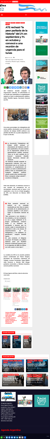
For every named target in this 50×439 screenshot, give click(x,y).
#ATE (21, 59)
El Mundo (11, 360)
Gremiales (13, 22)
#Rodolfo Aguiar (15, 61)
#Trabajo (8, 63)
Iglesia (15, 360)
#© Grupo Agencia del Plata (13, 59)
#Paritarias (8, 61)
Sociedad (22, 22)
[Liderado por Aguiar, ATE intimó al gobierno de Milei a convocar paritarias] (7, 290)
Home (48, 436)
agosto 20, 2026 (32, 382)
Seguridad (16, 336)
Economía (8, 22)
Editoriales (6, 360)
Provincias (30, 376)
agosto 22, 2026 (8, 368)
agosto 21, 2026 (32, 368)
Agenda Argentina (11, 430)
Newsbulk (19, 435)
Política (18, 22)
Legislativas (30, 360)
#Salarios (22, 61)
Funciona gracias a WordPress (7, 435)
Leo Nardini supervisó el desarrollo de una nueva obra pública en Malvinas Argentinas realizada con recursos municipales (23, 318)
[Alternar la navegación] (26, 15)
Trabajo (7, 24)
